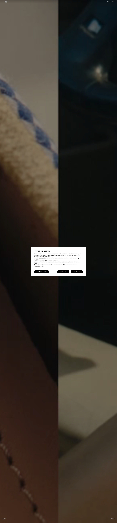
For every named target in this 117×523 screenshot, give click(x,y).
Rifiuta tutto (63, 271)
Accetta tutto (76, 271)
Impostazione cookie (41, 271)
